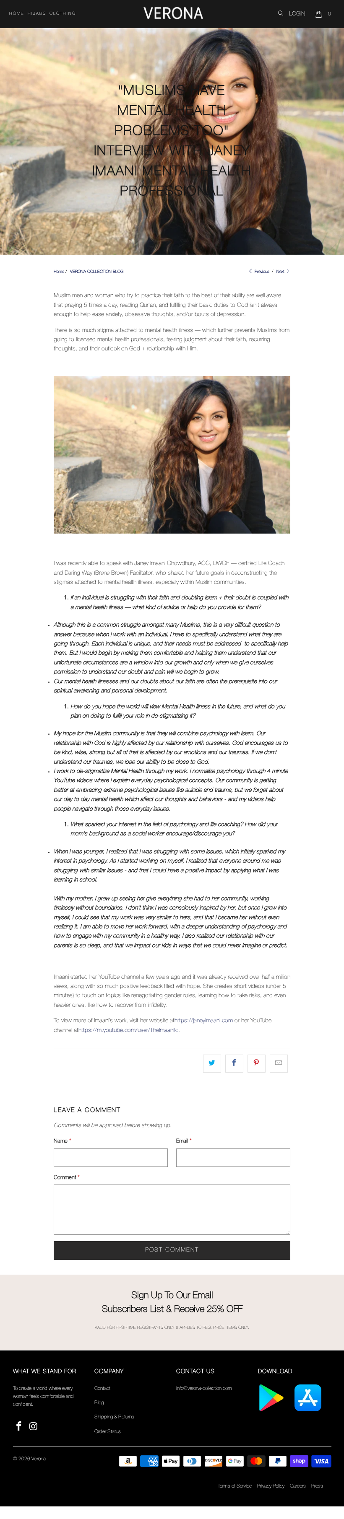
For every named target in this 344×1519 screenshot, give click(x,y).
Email (184, 1141)
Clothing (63, 14)
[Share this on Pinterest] (257, 1063)
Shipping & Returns (114, 1417)
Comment (67, 1177)
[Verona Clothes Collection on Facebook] (19, 1427)
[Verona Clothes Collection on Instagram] (33, 1427)
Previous (261, 272)
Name (62, 1141)
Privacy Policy (270, 1486)
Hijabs (37, 14)
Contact (102, 1388)
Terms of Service (235, 1486)
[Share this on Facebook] (234, 1063)
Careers (298, 1486)
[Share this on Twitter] (212, 1063)
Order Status (107, 1431)
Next (281, 272)
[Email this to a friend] (279, 1063)
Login (297, 14)
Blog (99, 1402)
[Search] (280, 14)
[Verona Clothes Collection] (173, 14)
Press (317, 1486)
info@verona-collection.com (204, 1388)
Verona (38, 1459)
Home (16, 14)
